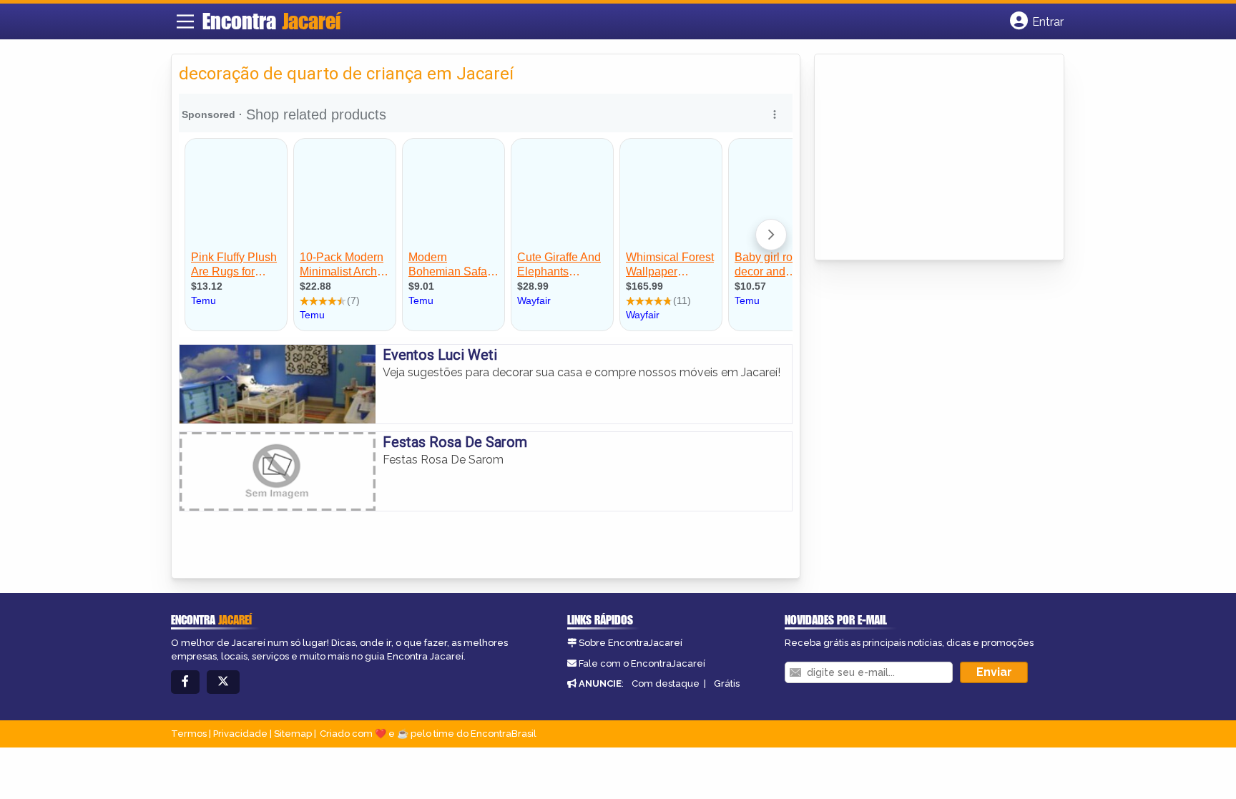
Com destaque (666, 683)
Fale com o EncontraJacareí (642, 663)
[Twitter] (223, 682)
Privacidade (240, 733)
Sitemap (293, 733)
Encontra (271, 21)
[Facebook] (185, 682)
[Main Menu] (185, 21)
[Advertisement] (929, 158)
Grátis (727, 683)
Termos (189, 733)
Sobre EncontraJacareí (630, 642)
